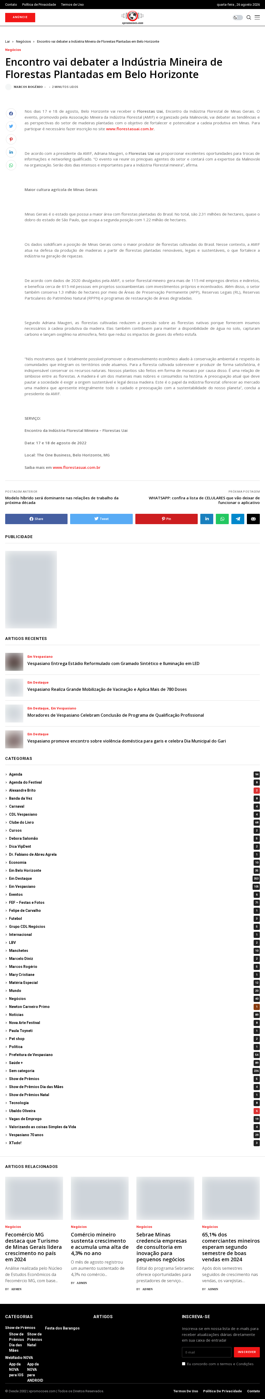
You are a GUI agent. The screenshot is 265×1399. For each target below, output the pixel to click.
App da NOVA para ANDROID (35, 1372)
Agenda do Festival (133, 782)
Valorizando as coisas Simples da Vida (133, 1127)
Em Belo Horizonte (133, 870)
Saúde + (133, 1063)
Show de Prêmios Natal (133, 1095)
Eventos (133, 894)
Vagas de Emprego (133, 1119)
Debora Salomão (133, 838)
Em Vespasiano (40, 657)
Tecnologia (133, 1103)
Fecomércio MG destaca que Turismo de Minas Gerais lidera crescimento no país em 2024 (33, 1247)
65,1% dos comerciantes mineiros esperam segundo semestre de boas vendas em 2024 (231, 1247)
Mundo (133, 991)
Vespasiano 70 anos (133, 1135)
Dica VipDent (133, 846)
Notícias (133, 1015)
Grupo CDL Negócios (133, 926)
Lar (7, 41)
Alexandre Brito (133, 790)
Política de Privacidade (222, 1391)
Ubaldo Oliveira (133, 1111)
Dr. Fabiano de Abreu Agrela (133, 854)
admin (16, 1289)
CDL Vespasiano (133, 814)
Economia (133, 862)
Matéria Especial (133, 983)
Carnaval (133, 806)
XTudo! (133, 1143)
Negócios (23, 41)
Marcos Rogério (28, 86)
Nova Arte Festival (133, 1023)
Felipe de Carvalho (133, 910)
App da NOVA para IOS (16, 1369)
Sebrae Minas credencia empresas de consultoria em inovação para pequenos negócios (161, 1247)
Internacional (133, 934)
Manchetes (133, 951)
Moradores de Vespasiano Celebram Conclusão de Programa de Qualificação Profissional (115, 715)
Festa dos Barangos (62, 1328)
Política (133, 1047)
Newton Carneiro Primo (133, 1007)
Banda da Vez (133, 798)
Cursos (133, 830)
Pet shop (133, 1039)
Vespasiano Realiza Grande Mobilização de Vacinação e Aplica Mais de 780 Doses (107, 689)
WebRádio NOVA (19, 1358)
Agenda (133, 774)
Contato (253, 1391)
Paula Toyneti (133, 1031)
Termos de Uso (185, 1391)
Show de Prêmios (133, 1079)
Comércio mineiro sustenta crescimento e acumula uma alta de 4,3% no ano (100, 1244)
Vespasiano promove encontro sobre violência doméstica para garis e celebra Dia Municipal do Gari (126, 741)
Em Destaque (38, 682)
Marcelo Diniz (133, 959)
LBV (133, 943)
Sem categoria (134, 1071)
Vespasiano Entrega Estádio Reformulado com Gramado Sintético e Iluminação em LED (113, 663)
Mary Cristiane (133, 975)
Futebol (133, 918)
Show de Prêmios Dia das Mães (133, 1087)
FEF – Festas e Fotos (133, 902)
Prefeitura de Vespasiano (133, 1055)
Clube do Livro (133, 822)
